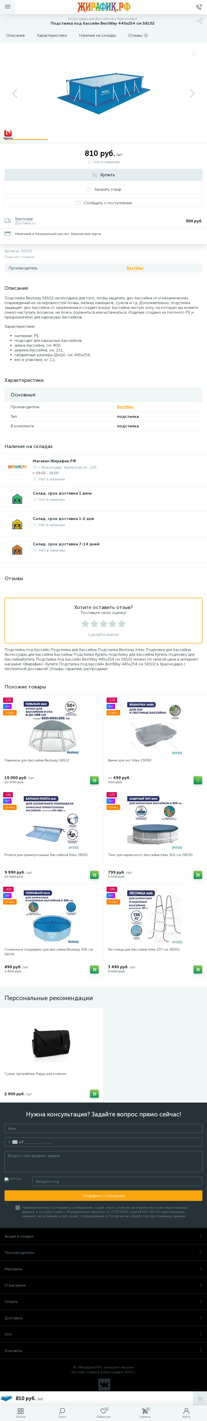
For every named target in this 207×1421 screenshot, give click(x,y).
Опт (8, 1334)
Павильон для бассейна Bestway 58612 (37, 760)
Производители (19, 1252)
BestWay (135, 268)
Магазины (13, 1269)
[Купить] (94, 780)
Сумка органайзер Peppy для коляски (35, 1074)
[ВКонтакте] (104, 1384)
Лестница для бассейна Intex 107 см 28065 (144, 949)
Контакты (13, 1350)
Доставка (13, 1318)
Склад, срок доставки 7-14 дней (66, 544)
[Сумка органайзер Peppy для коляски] (52, 1040)
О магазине (15, 1285)
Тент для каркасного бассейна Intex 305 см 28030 (150, 855)
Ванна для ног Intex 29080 (129, 760)
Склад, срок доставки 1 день (62, 493)
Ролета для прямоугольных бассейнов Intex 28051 (46, 855)
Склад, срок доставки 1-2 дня (63, 518)
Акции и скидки (19, 1236)
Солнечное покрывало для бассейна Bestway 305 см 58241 (49, 951)
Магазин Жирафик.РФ (54, 461)
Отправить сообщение (103, 1195)
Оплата (11, 1301)
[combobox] (14, 1142)
